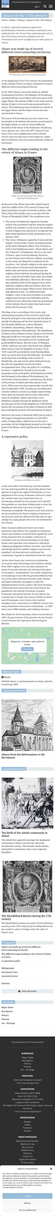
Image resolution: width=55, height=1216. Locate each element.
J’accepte (27, 649)
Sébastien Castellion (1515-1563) (27, 1099)
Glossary (6, 983)
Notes (12, 20)
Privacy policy (27, 1162)
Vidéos (27, 1124)
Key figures (7, 1011)
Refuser (27, 1203)
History (21, 20)
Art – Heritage (27, 1069)
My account (27, 1147)
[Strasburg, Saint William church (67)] (27, 459)
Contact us (27, 1156)
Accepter (27, 1196)
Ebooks (27, 1130)
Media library (27, 1150)
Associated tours (10, 972)
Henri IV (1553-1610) (27, 1096)
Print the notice (29, 991)
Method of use (27, 1144)
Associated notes (10, 976)
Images (27, 1121)
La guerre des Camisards (27, 1102)
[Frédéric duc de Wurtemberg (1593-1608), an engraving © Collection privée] (27, 175)
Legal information (27, 1159)
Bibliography (8, 968)
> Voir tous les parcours (27, 1083)
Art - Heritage (8, 1023)
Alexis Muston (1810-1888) (27, 1093)
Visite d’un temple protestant (27, 1080)
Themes (5, 1019)
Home (4, 20)
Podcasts (27, 1127)
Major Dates (7, 1007)
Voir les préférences (27, 1210)
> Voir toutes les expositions (27, 1111)
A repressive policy (11, 960)
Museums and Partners (27, 1141)
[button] (51, 1168)
